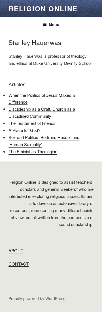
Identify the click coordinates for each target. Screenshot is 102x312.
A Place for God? (24, 130)
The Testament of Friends (32, 123)
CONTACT (18, 264)
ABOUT (15, 250)
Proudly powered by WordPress (36, 298)
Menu (54, 24)
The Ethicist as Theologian (32, 151)
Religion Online (43, 8)
